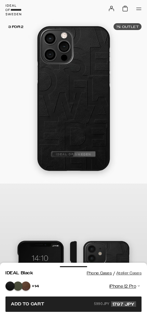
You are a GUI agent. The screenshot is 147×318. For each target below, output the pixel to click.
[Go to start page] (13, 9)
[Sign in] (111, 8)
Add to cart (73, 304)
